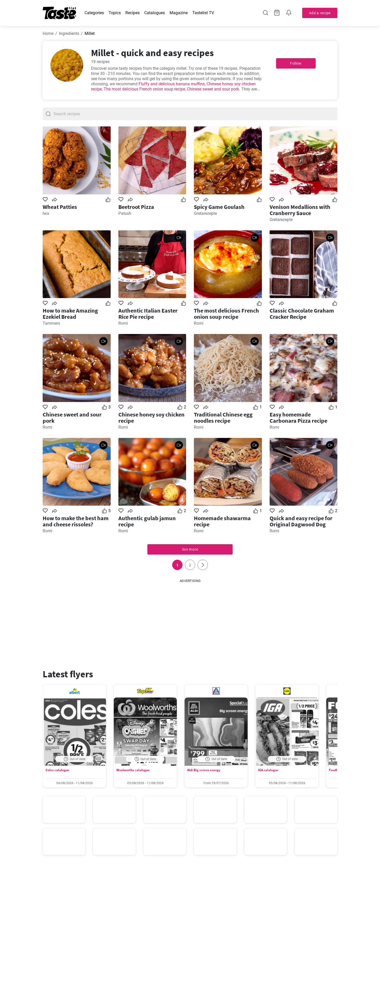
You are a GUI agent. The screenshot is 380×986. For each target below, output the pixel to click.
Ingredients (69, 33)
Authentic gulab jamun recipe (147, 521)
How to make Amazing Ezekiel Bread (70, 313)
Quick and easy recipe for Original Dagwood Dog (301, 521)
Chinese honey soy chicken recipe (151, 417)
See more (190, 549)
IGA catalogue (268, 770)
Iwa (46, 213)
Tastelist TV (203, 12)
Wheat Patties (60, 207)
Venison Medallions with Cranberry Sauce (300, 210)
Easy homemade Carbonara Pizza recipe (298, 417)
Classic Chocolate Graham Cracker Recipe (302, 313)
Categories (94, 12)
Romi (123, 323)
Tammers (51, 323)
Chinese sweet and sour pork (213, 89)
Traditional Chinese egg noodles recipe (223, 417)
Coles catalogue (57, 770)
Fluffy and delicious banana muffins (172, 83)
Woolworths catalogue (133, 770)
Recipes (132, 12)
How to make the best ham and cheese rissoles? (76, 521)
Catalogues (154, 12)
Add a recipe (320, 13)
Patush (124, 213)
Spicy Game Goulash (219, 207)
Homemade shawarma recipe (222, 521)
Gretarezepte (205, 213)
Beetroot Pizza (136, 207)
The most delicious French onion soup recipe (144, 89)
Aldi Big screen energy (203, 770)
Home (48, 33)
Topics (115, 12)
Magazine (179, 12)
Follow (296, 63)
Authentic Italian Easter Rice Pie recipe (148, 313)
